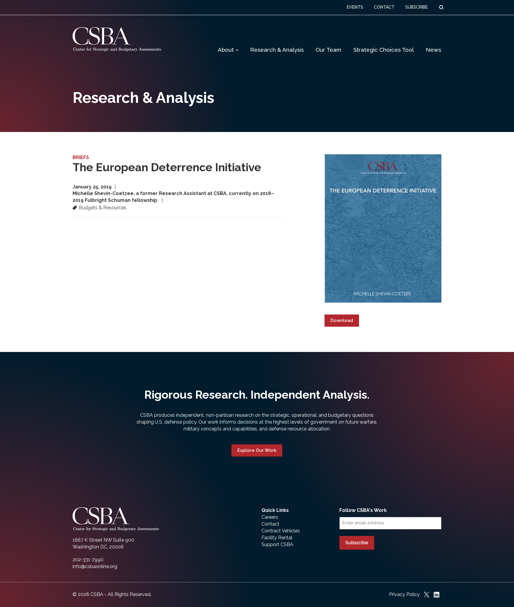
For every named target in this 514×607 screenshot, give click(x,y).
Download (341, 320)
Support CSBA (277, 544)
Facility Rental (276, 537)
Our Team (328, 49)
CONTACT (384, 7)
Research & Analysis (277, 49)
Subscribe (356, 542)
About (226, 49)
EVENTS (355, 7)
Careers (269, 517)
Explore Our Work (256, 450)
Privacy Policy (404, 594)
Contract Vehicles (280, 531)
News (433, 49)
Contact (270, 524)
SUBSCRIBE (416, 7)
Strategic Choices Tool (383, 49)
